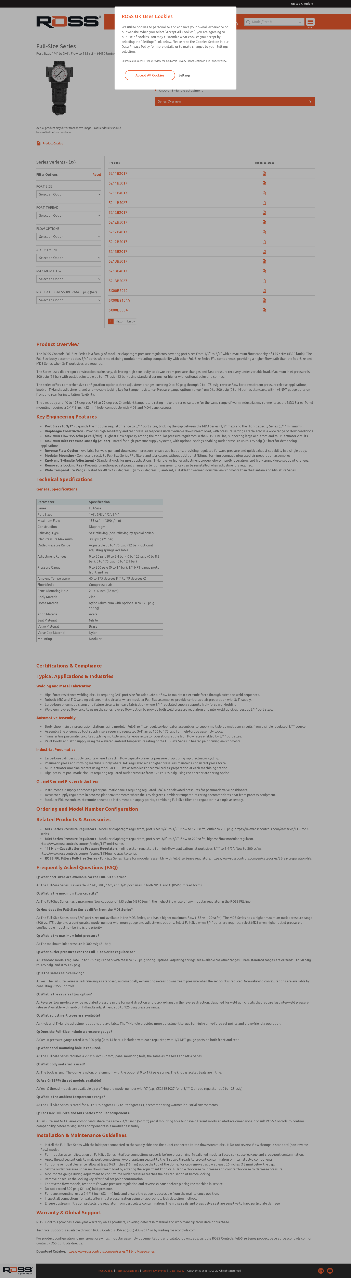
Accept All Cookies (149, 75)
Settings (185, 75)
